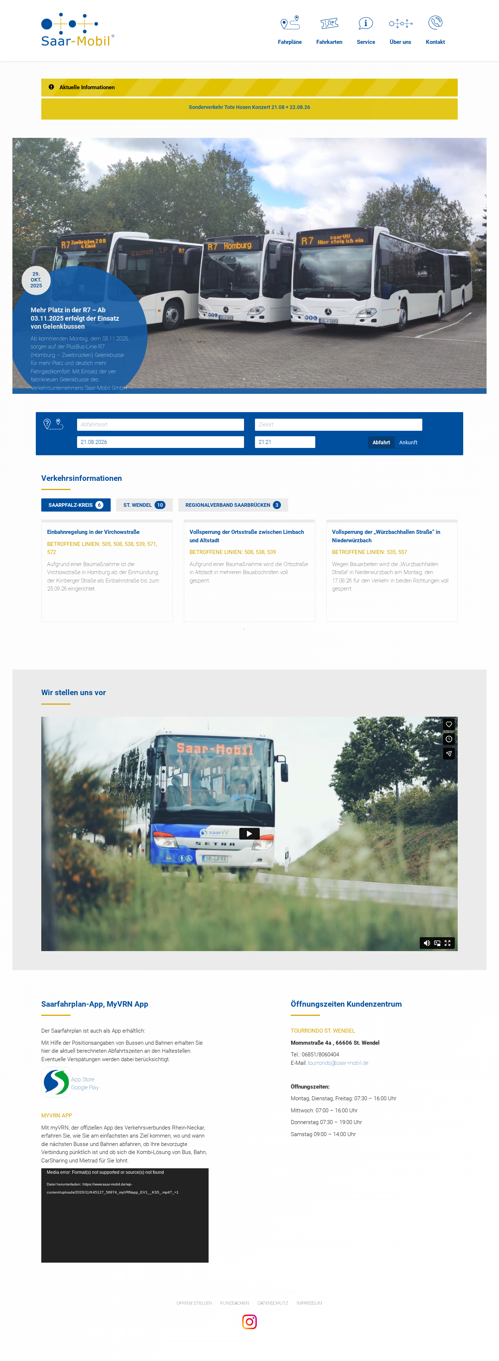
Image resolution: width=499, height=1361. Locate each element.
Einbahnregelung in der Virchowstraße (93, 532)
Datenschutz (273, 1303)
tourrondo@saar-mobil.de (338, 1063)
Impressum (309, 1303)
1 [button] (244, 379)
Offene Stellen (194, 1303)
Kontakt (435, 42)
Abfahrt (381, 442)
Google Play (85, 1087)
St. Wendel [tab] (143, 505)
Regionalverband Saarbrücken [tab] (232, 505)
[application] (125, 1215)
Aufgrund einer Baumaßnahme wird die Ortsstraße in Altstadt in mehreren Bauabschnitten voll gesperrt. (249, 572)
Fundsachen (234, 1303)
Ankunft (408, 442)
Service (366, 42)
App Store (82, 1079)
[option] (249, 266)
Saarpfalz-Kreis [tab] (75, 505)
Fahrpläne (290, 42)
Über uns (400, 42)
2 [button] (255, 379)
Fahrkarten (329, 42)
